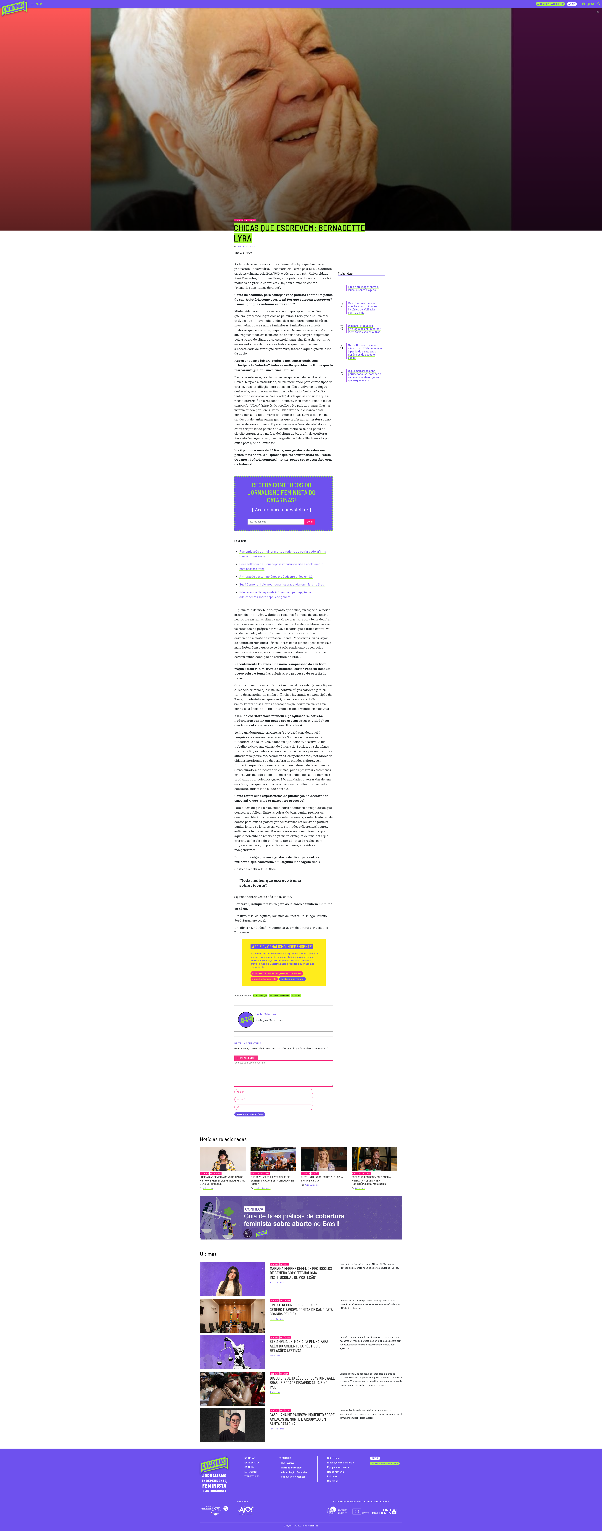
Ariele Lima (208, 1188)
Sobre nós (333, 1457)
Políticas (332, 1476)
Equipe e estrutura (338, 1467)
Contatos (332, 1480)
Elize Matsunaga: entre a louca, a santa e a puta (363, 288)
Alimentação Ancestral (294, 1472)
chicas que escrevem (279, 995)
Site (239, 1107)
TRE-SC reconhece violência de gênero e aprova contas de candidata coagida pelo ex (301, 1309)
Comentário (246, 1058)
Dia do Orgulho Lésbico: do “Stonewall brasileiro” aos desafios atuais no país (302, 1382)
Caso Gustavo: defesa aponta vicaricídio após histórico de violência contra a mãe (362, 307)
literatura (296, 995)
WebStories (252, 1476)
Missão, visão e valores (340, 1462)
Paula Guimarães (311, 1185)
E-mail (241, 1099)
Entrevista (249, 220)
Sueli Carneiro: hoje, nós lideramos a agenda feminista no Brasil (282, 584)
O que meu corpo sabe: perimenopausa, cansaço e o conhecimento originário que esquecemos (364, 375)
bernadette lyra (260, 995)
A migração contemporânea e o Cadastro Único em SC (276, 576)
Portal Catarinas (246, 246)
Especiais (250, 1471)
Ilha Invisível (288, 1462)
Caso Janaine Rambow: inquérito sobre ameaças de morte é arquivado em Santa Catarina (302, 1419)
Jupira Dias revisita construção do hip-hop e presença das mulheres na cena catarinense (222, 1180)
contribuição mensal (292, 978)
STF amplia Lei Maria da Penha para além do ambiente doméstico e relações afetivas (299, 1346)
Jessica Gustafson (262, 1188)
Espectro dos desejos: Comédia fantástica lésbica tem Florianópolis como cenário (371, 1180)
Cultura (239, 220)
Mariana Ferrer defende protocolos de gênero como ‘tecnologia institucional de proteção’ (301, 1273)
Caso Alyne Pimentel (293, 1476)
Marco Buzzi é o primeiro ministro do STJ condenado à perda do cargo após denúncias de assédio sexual (365, 351)
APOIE (375, 1458)
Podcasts (285, 1457)
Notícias (265, 1173)
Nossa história (335, 1471)
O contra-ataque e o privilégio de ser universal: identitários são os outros (364, 329)
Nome (241, 1091)
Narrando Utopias (291, 1467)
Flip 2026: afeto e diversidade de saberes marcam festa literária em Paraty (272, 1180)
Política (284, 1264)
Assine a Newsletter (550, 3)
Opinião (314, 1173)
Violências (285, 1301)
